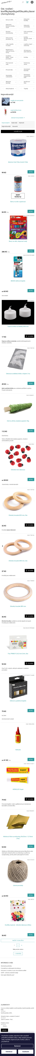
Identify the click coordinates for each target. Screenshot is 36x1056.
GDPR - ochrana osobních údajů (9, 972)
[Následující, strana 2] (18, 945)
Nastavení (17, 1046)
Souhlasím (25, 1051)
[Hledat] (23, 2)
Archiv (4, 1030)
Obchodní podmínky (6, 966)
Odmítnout (9, 1051)
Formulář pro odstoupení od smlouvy (11, 968)
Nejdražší (21, 122)
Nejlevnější (14, 122)
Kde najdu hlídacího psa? (7, 975)
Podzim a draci (5, 1023)
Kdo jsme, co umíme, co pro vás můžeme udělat (13, 970)
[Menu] (32, 2)
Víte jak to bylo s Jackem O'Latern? (10, 1016)
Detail (31, 172)
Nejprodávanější (6, 126)
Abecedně (15, 126)
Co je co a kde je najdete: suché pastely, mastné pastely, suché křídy (17, 1008)
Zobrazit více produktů (17, 117)
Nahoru (18, 953)
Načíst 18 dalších (18, 940)
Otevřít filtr (18, 131)
